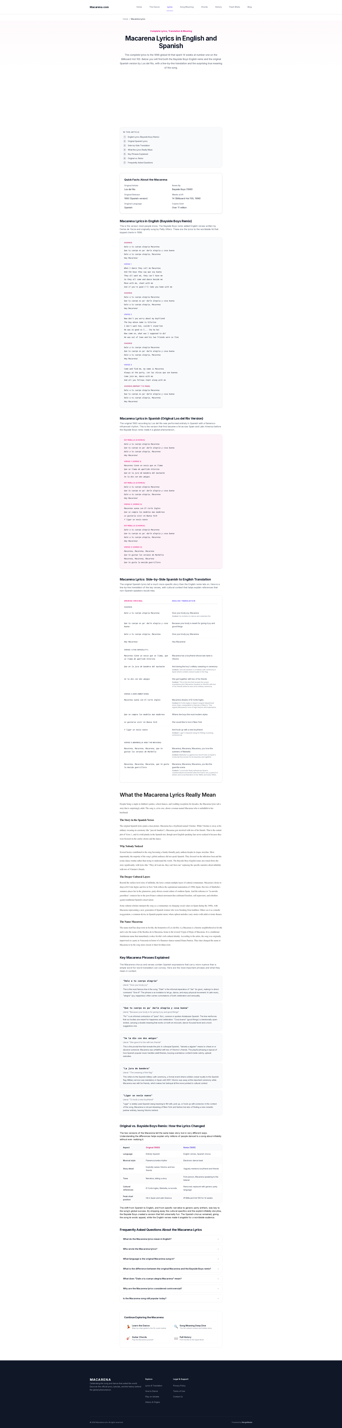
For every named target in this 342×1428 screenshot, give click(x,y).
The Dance (154, 7)
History (218, 7)
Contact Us (178, 1396)
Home (139, 7)
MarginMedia (247, 1422)
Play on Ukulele (152, 1396)
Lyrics (169, 7)
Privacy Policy (179, 1385)
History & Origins (152, 1402)
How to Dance (151, 1391)
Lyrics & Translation (153, 1385)
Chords (204, 7)
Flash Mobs (234, 7)
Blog (250, 7)
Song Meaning (187, 7)
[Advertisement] (171, 90)
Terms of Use (179, 1391)
